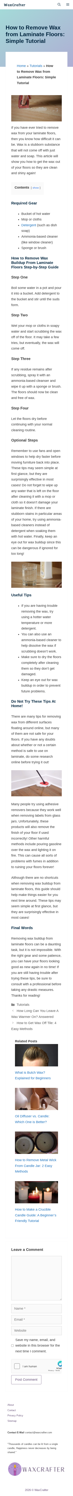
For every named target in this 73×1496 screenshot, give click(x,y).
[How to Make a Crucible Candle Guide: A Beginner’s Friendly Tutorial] (36, 1200)
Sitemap (11, 1421)
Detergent (28, 225)
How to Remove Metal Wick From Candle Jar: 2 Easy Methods (35, 1165)
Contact (11, 1410)
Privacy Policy (15, 1415)
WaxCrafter (14, 4)
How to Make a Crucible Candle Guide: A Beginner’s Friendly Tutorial (35, 1215)
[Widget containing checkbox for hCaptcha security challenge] (36, 1366)
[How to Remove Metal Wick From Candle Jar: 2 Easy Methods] (36, 1151)
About (10, 1404)
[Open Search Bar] (59, 4)
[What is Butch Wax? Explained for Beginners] (36, 1063)
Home (21, 66)
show (36, 187)
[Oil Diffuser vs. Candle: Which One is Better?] (36, 1107)
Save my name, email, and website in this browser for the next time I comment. (37, 1345)
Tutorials (36, 66)
